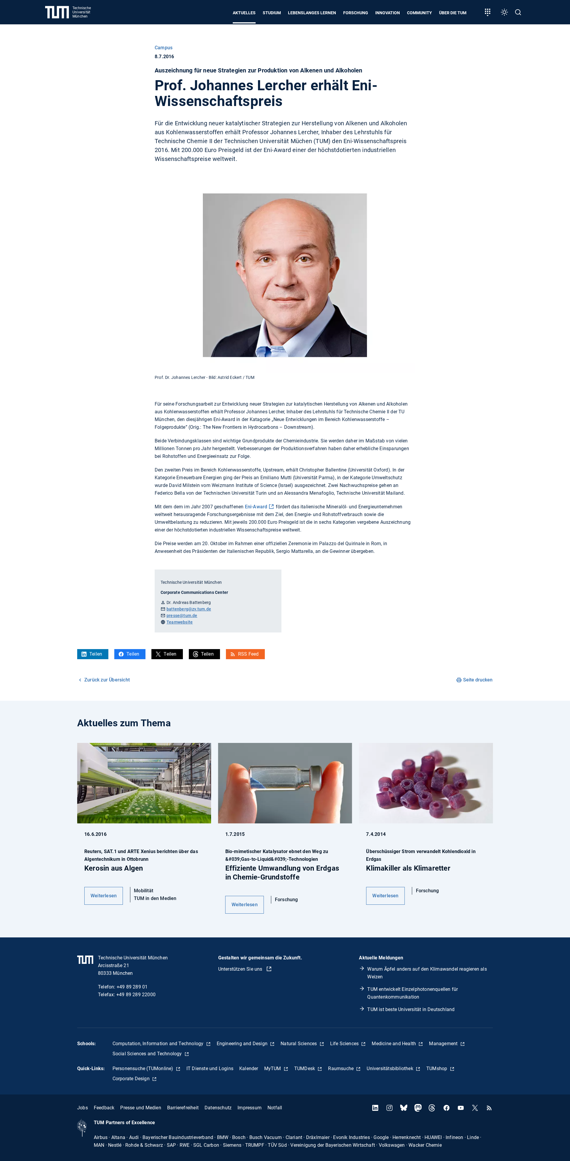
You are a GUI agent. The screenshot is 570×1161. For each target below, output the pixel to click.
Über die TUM (452, 12)
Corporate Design (132, 1078)
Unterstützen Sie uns (241, 969)
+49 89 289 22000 (136, 994)
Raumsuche (341, 1068)
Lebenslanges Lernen (312, 12)
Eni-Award (256, 507)
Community (419, 12)
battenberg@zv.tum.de (189, 609)
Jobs (82, 1108)
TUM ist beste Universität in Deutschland (411, 1009)
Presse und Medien (140, 1108)
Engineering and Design (243, 1043)
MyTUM (273, 1068)
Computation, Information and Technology (159, 1043)
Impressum (250, 1108)
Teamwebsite (180, 622)
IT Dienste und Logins (209, 1068)
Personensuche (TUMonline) (144, 1068)
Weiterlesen (104, 896)
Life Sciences (345, 1043)
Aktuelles (244, 12)
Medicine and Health (394, 1043)
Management (444, 1043)
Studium (272, 12)
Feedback (104, 1108)
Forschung (355, 12)
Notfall (274, 1108)
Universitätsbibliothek (390, 1068)
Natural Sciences (299, 1043)
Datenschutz (218, 1108)
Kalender (248, 1068)
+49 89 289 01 (132, 987)
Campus (163, 47)
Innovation (387, 12)
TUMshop (437, 1068)
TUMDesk (305, 1068)
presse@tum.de (182, 615)
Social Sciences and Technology (148, 1053)
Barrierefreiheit (183, 1108)
